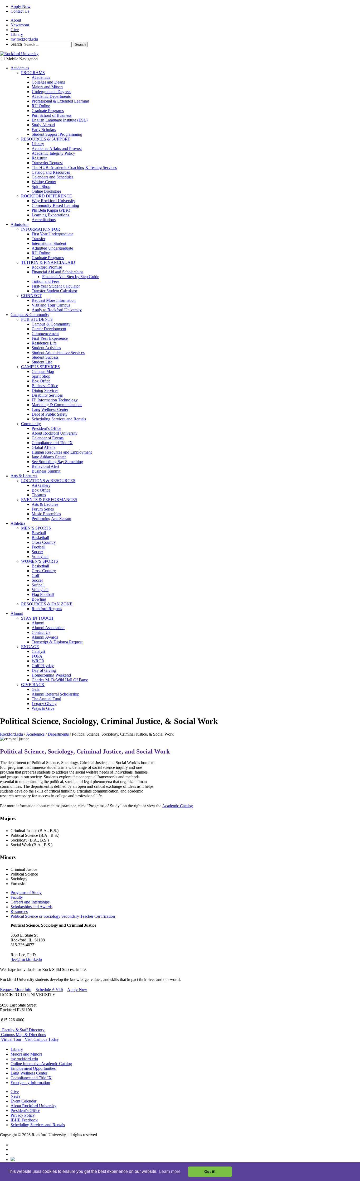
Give (15, 29)
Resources (19, 911)
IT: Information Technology (55, 400)
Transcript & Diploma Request (57, 642)
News (15, 1096)
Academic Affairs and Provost (57, 148)
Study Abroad (43, 125)
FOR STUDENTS (37, 319)
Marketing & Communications (57, 404)
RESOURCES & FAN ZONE (46, 604)
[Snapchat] (13, 1159)
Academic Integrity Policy (53, 153)
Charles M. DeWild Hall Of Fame (60, 680)
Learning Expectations (50, 215)
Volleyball (40, 556)
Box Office (41, 381)
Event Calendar (23, 1101)
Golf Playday (43, 665)
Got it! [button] (210, 1171)
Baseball (39, 533)
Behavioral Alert (45, 466)
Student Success (45, 357)
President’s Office (46, 428)
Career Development (49, 329)
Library (17, 34)
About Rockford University (54, 433)
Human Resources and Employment (62, 452)
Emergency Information (30, 1082)
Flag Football (43, 594)
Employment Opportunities (33, 1068)
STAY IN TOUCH (37, 618)
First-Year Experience (50, 338)
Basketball (40, 537)
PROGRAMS (33, 72)
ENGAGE (30, 646)
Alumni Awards (45, 637)
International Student (49, 243)
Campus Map (43, 371)
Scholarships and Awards (31, 907)
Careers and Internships (30, 902)
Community (31, 423)
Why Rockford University (53, 200)
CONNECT (31, 295)
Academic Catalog (177, 806)
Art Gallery (41, 485)
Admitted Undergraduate (52, 248)
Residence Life (44, 343)
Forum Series (43, 509)
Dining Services (45, 390)
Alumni (17, 613)
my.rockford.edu (24, 39)
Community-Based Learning (55, 205)
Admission (19, 224)
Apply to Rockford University (57, 310)
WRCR (38, 661)
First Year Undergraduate (52, 234)
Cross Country (44, 542)
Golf (35, 575)
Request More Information (54, 300)
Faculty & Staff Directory (22, 1030)
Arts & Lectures (24, 476)
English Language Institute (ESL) (59, 120)
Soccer (37, 552)
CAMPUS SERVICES (40, 366)
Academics (20, 68)
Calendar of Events (48, 438)
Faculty (17, 897)
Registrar (39, 158)
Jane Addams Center (49, 457)
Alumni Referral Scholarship (55, 694)
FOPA (37, 656)
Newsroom (20, 25)
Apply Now (21, 6)
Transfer (38, 238)
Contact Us (20, 11)
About (16, 20)
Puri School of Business (51, 115)
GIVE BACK (33, 684)
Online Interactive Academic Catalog (41, 1063)
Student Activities (46, 348)
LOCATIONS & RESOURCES (48, 480)
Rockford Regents (47, 608)
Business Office (45, 385)
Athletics (18, 523)
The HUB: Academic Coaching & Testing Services (74, 167)
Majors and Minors (47, 87)
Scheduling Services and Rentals (59, 419)
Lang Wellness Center (50, 409)
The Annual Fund (46, 699)
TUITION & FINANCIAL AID (48, 262)
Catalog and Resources (51, 172)
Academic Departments (51, 96)
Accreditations (44, 219)
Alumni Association (48, 627)
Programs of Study (26, 892)
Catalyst (38, 651)
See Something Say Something (57, 461)
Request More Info (15, 989)
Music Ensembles (46, 514)
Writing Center (44, 181)
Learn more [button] (170, 1171)
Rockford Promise (47, 267)
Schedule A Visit (49, 989)
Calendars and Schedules (52, 177)
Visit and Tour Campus (51, 305)
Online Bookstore (46, 191)
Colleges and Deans (48, 82)
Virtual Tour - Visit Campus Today (29, 1039)
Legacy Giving (44, 703)
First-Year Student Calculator (56, 286)
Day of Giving (44, 670)
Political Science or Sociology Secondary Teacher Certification (63, 916)
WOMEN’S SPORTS (39, 561)
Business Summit (46, 471)
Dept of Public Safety (49, 414)
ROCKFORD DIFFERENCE (46, 196)
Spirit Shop (41, 186)
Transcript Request (47, 163)
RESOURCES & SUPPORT (45, 139)
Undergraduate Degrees (51, 91)
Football (38, 547)
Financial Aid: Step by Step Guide (70, 276)
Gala (36, 689)
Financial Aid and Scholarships (57, 272)
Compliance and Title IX (52, 442)
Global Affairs (43, 447)
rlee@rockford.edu (26, 959)
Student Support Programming (57, 134)
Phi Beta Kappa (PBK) (51, 210)
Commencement (45, 333)
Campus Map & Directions (23, 1034)
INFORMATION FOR (40, 229)
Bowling (39, 599)
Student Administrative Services (58, 352)
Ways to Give (43, 708)
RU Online (41, 106)
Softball (38, 585)
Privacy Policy (23, 1115)
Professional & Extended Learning (60, 101)
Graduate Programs (48, 110)
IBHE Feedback (24, 1120)
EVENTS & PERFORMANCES (49, 499)
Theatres (39, 495)
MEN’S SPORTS (36, 528)
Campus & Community (30, 314)
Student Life (42, 362)
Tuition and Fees (45, 281)
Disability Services (47, 395)
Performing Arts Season (51, 518)
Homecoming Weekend (51, 675)
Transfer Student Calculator (54, 291)
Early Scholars (44, 129)
